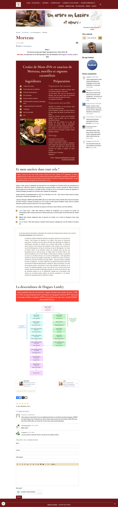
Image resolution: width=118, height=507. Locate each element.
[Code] (45, 464)
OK (100, 38)
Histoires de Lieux (55, 3)
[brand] (18, 4)
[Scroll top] (115, 504)
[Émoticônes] (48, 464)
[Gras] (17, 464)
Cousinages (61, 6)
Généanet (88, 6)
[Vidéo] (43, 464)
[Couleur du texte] (28, 464)
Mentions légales (52, 504)
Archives (94, 6)
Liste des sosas (36, 3)
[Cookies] (3, 503)
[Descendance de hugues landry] (47, 340)
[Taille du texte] (25, 464)
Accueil (28, 3)
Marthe (88, 77)
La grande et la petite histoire (70, 3)
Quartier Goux (31, 391)
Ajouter (19, 497)
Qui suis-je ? (88, 48)
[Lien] (35, 464)
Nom (17, 443)
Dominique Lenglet (91, 126)
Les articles (25, 32)
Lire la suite (89, 87)
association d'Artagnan (26, 235)
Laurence (89, 141)
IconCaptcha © (39, 493)
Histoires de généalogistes (88, 3)
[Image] (40, 464)
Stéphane (24, 432)
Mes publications (80, 6)
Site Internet (19, 457)
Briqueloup (89, 90)
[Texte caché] (38, 464)
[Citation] (30, 464)
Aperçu (53, 464)
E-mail (18, 450)
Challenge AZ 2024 (21, 391)
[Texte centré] (33, 464)
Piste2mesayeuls (26, 425)
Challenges (45, 3)
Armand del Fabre (69, 6)
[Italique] (20, 464)
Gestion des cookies (65, 504)
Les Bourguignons (35, 32)
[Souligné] (22, 464)
